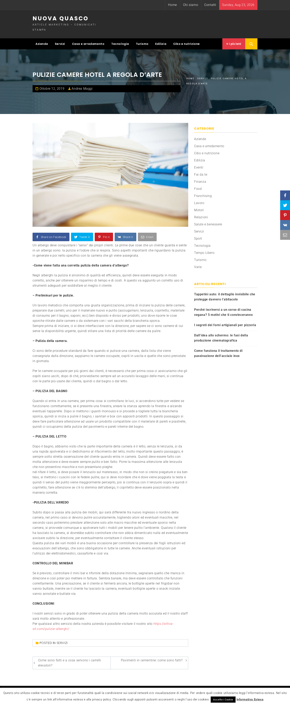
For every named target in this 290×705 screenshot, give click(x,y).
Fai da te (200, 174)
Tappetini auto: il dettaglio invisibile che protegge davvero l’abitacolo (224, 296)
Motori (199, 210)
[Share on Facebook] (285, 195)
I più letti (234, 43)
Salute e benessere (208, 224)
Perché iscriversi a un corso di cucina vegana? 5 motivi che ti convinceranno (223, 312)
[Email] (285, 235)
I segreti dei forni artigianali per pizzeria (225, 325)
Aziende (42, 44)
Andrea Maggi (82, 88)
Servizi (60, 44)
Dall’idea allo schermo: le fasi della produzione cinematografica (221, 337)
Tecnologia (120, 44)
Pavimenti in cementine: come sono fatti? (152, 660)
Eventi (198, 167)
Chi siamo (190, 5)
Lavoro (199, 203)
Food (198, 189)
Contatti (210, 5)
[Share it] (285, 225)
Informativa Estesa (250, 699)
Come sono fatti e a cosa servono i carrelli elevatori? (69, 662)
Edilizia (160, 44)
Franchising (203, 196)
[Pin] (285, 215)
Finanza (200, 182)
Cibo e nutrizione (186, 44)
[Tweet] (285, 205)
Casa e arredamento (88, 44)
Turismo (142, 44)
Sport (198, 238)
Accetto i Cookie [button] (223, 699)
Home (172, 5)
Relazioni (201, 217)
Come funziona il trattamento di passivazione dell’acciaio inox (218, 353)
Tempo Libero (204, 253)
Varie (198, 267)
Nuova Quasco (61, 18)
